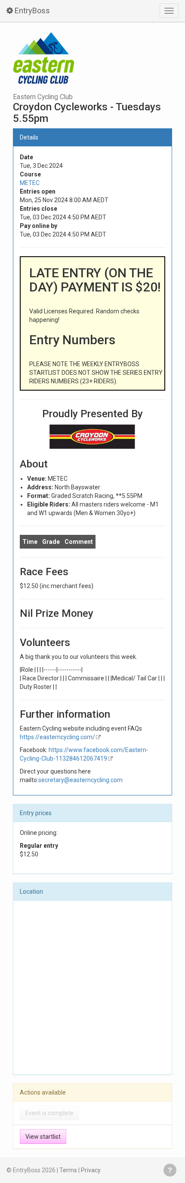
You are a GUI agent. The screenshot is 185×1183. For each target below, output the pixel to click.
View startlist (43, 1136)
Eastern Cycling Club (43, 97)
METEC (30, 182)
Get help (169, 1170)
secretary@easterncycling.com (80, 780)
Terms (68, 1170)
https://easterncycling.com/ (57, 737)
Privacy (91, 1170)
